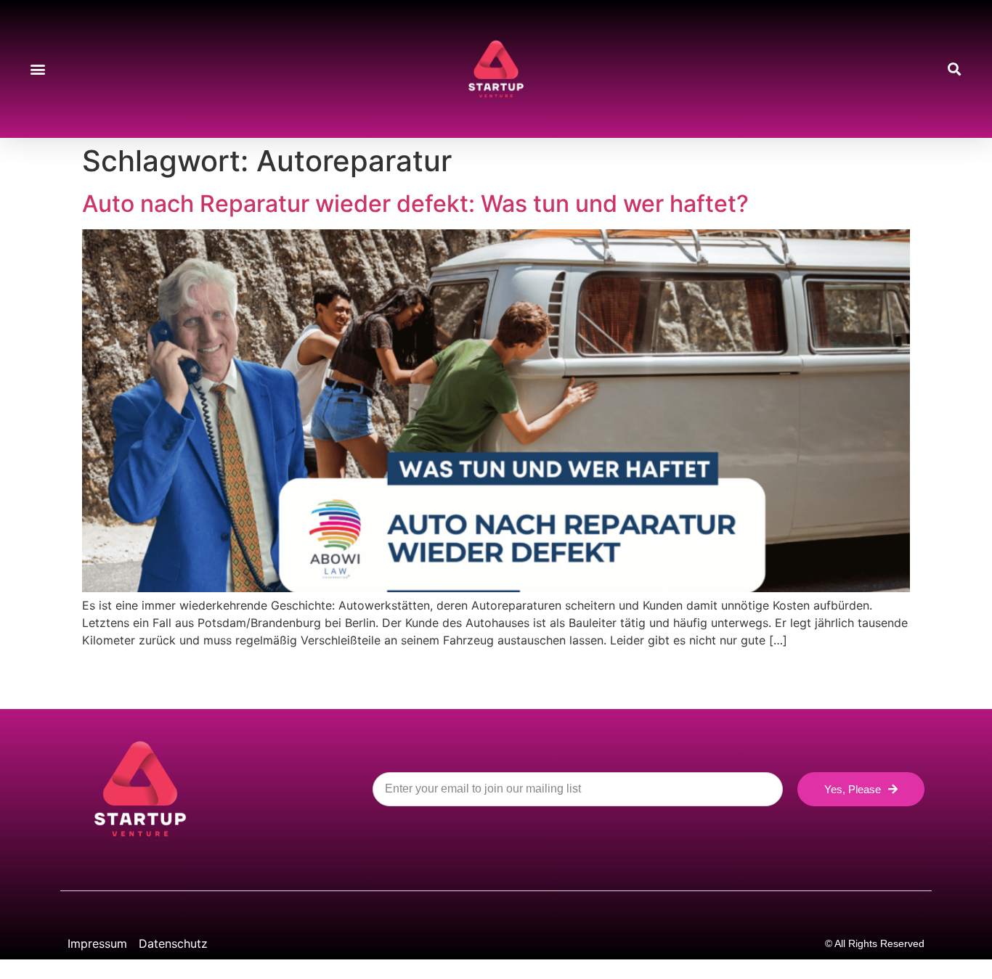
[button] (37, 69)
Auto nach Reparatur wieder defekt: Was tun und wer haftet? (415, 203)
